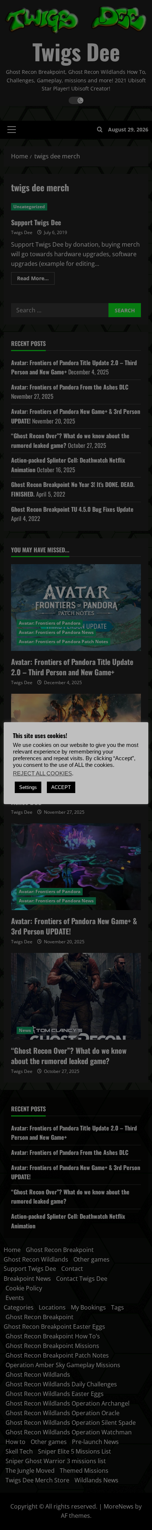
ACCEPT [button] (61, 787)
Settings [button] (28, 787)
